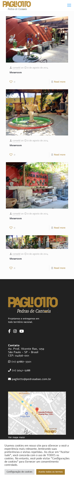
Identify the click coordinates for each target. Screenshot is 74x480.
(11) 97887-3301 (21, 362)
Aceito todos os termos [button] (50, 471)
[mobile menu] (69, 5)
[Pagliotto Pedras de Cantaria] (17, 5)
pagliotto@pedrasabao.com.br (31, 379)
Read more (59, 81)
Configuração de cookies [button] (19, 471)
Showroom (16, 72)
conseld (16, 67)
